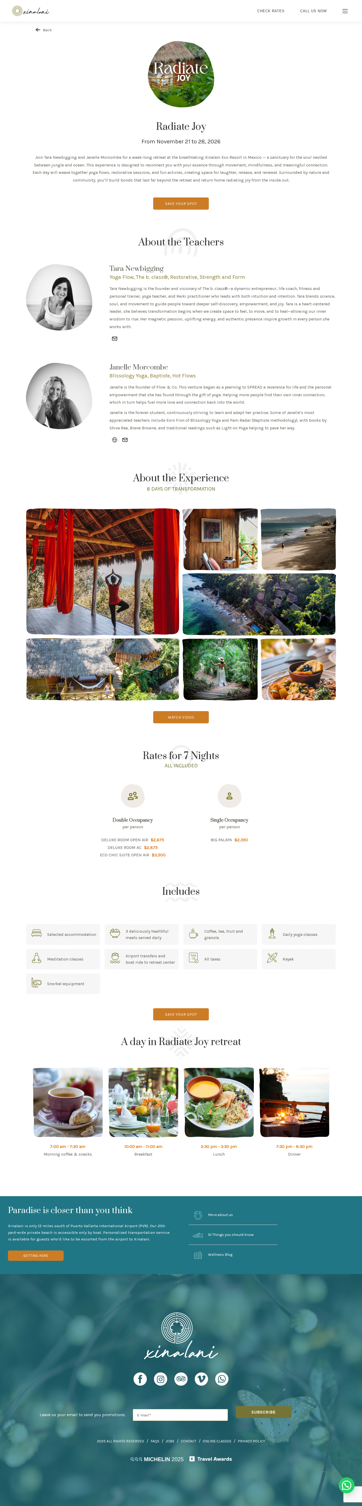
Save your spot (181, 203)
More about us (220, 1215)
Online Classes (217, 1441)
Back (47, 30)
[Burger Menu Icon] (345, 11)
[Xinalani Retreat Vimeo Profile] (201, 1381)
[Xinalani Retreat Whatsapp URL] (221, 1379)
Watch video (181, 717)
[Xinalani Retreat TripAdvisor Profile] (181, 1381)
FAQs (155, 1441)
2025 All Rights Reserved (120, 1441)
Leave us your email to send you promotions (82, 1414)
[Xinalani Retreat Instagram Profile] (160, 1381)
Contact (188, 1441)
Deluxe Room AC (125, 847)
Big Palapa (221, 839)
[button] (347, 1485)
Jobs (170, 1441)
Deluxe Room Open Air (124, 839)
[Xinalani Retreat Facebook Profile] (140, 1381)
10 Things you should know (230, 1234)
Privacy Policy (251, 1441)
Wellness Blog (219, 1254)
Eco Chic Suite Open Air (124, 854)
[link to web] (114, 440)
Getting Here (35, 1256)
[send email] (114, 338)
